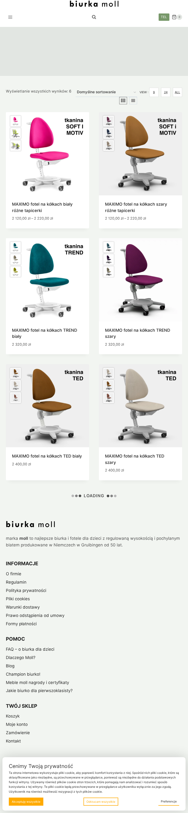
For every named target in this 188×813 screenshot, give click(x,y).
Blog (10, 665)
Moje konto (17, 724)
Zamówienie (18, 732)
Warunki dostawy (23, 607)
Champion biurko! (23, 674)
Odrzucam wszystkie (100, 801)
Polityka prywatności (26, 590)
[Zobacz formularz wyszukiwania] (94, 17)
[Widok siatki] (123, 100)
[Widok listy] (133, 100)
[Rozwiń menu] (10, 17)
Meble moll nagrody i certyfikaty (37, 682)
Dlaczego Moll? (20, 657)
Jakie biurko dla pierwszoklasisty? (39, 690)
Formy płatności (21, 623)
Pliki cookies (18, 598)
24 (166, 92)
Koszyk (13, 716)
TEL (164, 17)
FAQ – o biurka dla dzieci (30, 649)
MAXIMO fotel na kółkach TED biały (47, 456)
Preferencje (169, 801)
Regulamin (16, 582)
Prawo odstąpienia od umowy (35, 615)
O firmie (13, 573)
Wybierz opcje (27, 479)
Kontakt (13, 741)
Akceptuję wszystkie (26, 801)
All (177, 92)
